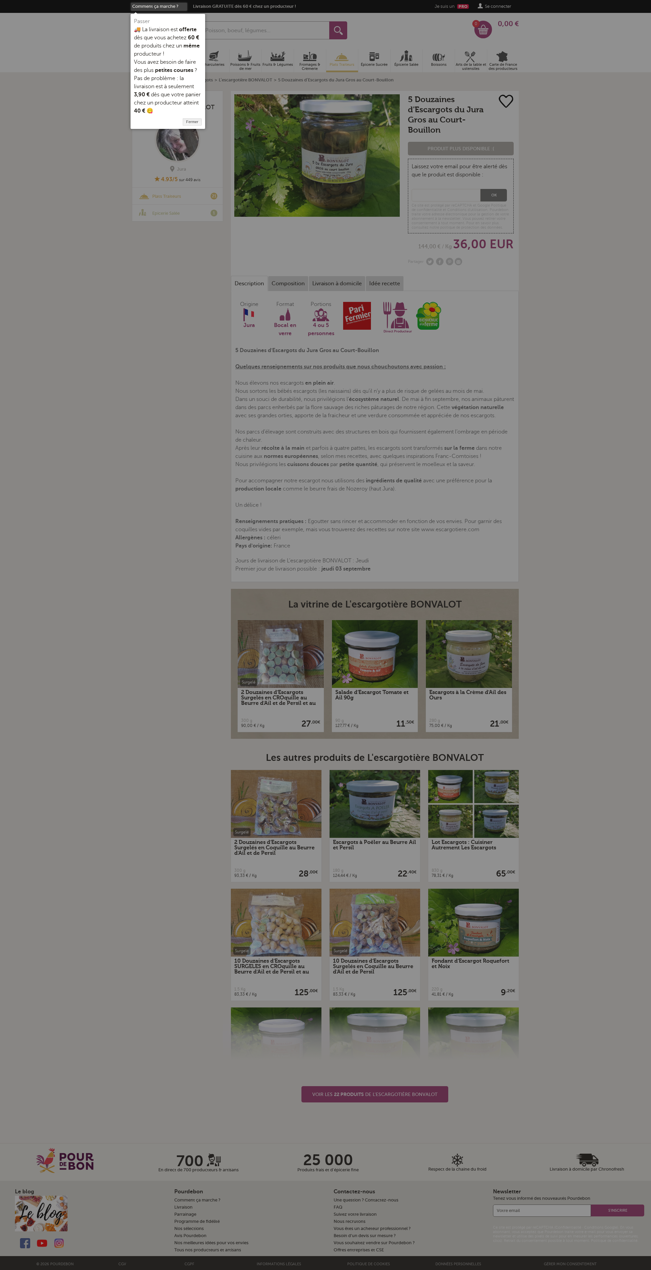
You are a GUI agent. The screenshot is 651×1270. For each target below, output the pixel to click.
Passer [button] (142, 21)
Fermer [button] (192, 122)
